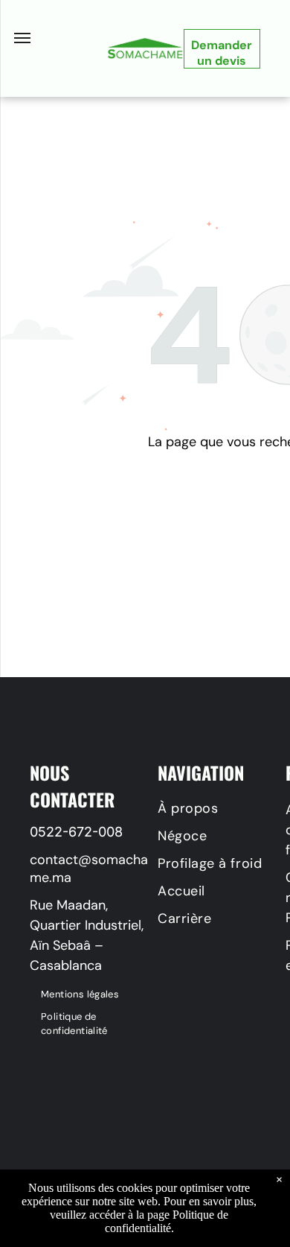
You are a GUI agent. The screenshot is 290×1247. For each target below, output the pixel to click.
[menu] (22, 38)
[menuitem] (93, 994)
